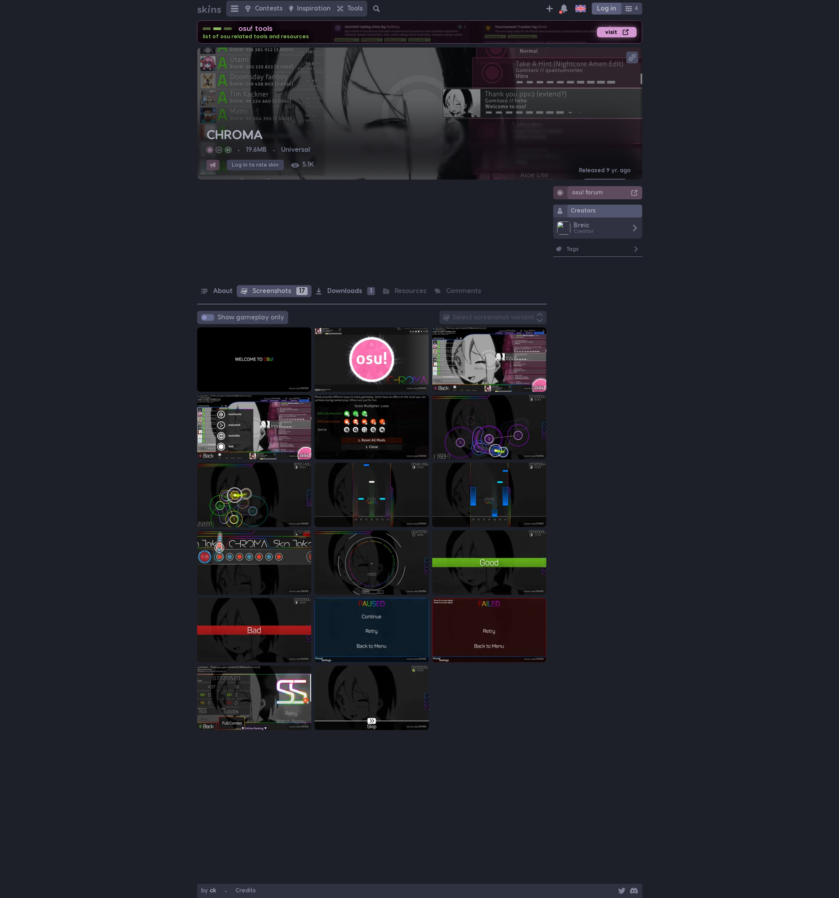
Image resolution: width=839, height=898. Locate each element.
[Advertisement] (372, 232)
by (208, 890)
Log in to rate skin (255, 165)
